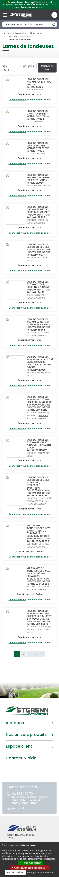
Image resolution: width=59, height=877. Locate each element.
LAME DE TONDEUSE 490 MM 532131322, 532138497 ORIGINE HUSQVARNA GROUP (38, 210)
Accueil (8, 33)
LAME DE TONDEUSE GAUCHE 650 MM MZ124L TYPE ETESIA (38, 113)
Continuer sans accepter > (31, 868)
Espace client (19, 746)
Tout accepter (31, 863)
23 (36, 654)
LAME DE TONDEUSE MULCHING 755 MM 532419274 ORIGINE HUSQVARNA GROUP (38, 248)
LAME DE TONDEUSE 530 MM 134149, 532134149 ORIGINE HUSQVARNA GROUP (38, 285)
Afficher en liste (47, 67)
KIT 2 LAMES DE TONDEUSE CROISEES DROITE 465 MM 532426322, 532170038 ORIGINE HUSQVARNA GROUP (38, 575)
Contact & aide (21, 758)
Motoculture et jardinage (28, 33)
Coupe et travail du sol (19, 36)
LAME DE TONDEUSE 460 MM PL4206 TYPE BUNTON (39, 82)
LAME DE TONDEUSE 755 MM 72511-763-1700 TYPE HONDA (38, 177)
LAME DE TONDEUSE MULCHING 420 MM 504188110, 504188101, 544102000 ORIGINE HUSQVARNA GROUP (39, 402)
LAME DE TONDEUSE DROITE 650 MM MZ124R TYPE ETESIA (38, 145)
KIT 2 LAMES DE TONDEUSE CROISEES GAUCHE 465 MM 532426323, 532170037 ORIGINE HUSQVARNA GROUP (38, 532)
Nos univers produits (26, 734)
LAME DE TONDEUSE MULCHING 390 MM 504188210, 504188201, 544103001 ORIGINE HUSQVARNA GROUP (40, 616)
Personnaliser (15, 872)
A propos (15, 722)
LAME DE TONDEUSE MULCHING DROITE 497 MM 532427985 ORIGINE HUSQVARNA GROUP (40, 362)
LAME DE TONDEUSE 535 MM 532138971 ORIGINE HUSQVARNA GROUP (39, 443)
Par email (18, 808)
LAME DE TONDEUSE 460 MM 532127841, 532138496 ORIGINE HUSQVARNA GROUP (38, 323)
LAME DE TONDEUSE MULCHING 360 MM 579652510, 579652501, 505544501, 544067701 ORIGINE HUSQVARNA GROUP (38, 485)
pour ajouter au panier (29, 99)
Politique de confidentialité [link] (41, 872)
